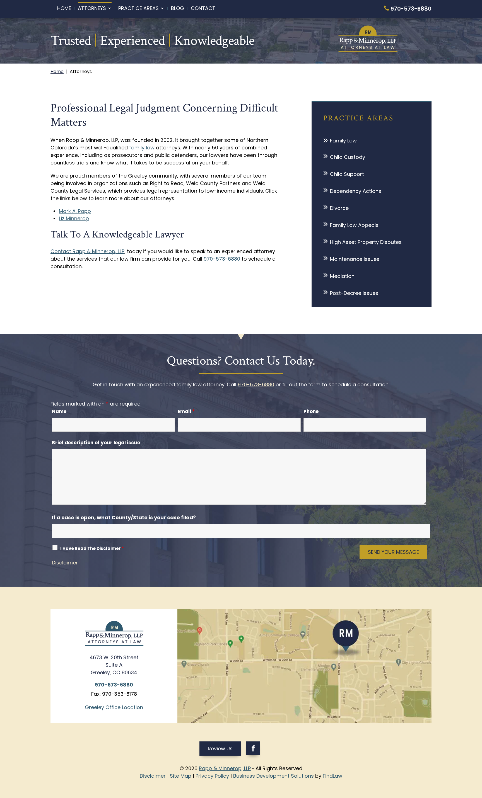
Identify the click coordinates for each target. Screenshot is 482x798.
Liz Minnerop (74, 218)
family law (142, 147)
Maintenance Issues (354, 259)
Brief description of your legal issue (96, 442)
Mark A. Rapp (75, 211)
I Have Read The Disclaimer (92, 548)
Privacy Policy (212, 775)
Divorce (339, 208)
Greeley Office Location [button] (114, 707)
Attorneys (92, 8)
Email (186, 411)
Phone (311, 411)
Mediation (342, 276)
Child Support (347, 174)
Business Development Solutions (273, 775)
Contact (203, 8)
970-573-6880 (411, 9)
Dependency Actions (355, 191)
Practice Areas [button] (138, 8)
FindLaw (332, 775)
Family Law (343, 140)
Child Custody (347, 157)
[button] (476, 757)
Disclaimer (65, 562)
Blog (177, 8)
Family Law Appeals (354, 225)
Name (59, 411)
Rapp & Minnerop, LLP (225, 768)
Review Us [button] (220, 748)
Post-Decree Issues (354, 293)
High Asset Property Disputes (366, 242)
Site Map (180, 775)
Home (64, 8)
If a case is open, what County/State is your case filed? (124, 517)
